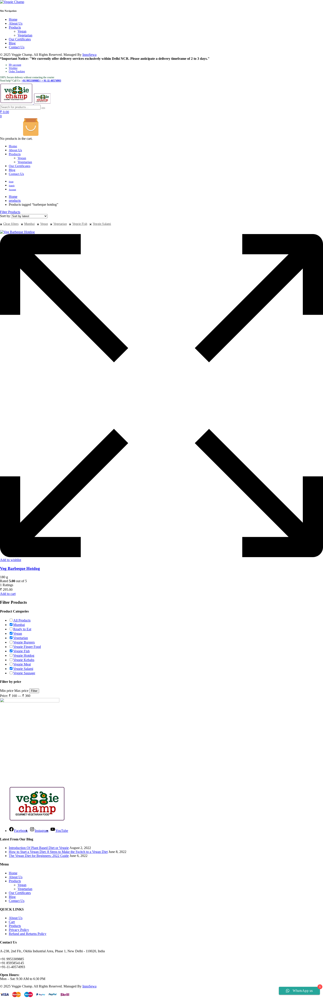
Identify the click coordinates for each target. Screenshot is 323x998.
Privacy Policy (19, 930)
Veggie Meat (22, 664)
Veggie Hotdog (23, 655)
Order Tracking (17, 71)
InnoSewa (89, 54)
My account (15, 64)
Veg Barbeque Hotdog (20, 568)
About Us (15, 23)
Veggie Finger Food (27, 647)
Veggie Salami (102, 223)
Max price (21, 691)
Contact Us (16, 47)
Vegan (22, 31)
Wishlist (13, 68)
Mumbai (29, 223)
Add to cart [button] (8, 594)
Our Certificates (20, 39)
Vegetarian (25, 35)
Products (15, 27)
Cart (12, 922)
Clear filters (11, 223)
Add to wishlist (10, 560)
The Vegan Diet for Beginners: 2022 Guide (39, 856)
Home (13, 19)
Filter (34, 691)
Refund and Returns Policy (27, 934)
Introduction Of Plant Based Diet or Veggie (39, 848)
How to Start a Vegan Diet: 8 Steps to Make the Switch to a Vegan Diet (58, 852)
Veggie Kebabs (23, 660)
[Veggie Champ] (12, 2)
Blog (12, 43)
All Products (22, 620)
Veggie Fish (79, 223)
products (15, 200)
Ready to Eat (22, 629)
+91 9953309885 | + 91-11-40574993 (41, 80)
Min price (6, 691)
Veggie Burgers (24, 642)
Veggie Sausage (24, 673)
